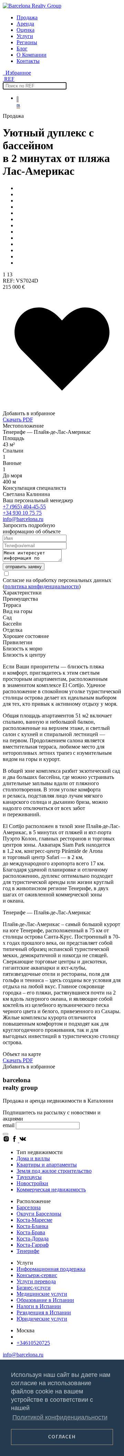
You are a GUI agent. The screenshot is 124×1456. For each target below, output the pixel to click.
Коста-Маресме (34, 1220)
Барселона (29, 1207)
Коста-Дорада (33, 1238)
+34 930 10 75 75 (22, 513)
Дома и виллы (33, 1158)
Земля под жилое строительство (54, 1171)
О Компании (31, 55)
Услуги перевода (36, 1281)
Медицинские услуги (42, 1294)
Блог (22, 48)
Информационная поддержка (51, 1269)
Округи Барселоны (39, 1214)
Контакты (28, 61)
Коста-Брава (31, 1232)
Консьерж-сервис (37, 1275)
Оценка (25, 30)
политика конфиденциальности (41, 586)
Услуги (25, 36)
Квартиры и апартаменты (47, 1165)
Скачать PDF (18, 419)
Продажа (27, 17)
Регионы (27, 42)
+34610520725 (33, 1343)
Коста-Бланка (32, 1226)
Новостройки (32, 1183)
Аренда (25, 24)
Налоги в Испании (39, 1306)
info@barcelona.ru (23, 519)
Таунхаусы (29, 1177)
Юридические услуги (42, 1319)
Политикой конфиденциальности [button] (59, 1417)
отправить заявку (24, 566)
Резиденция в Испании (44, 1312)
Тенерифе (28, 1251)
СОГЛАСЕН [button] (61, 1437)
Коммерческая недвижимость (51, 1189)
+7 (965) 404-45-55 (24, 507)
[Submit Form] (5, 1134)
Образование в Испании (45, 1300)
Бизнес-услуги (34, 1288)
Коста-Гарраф (33, 1245)
